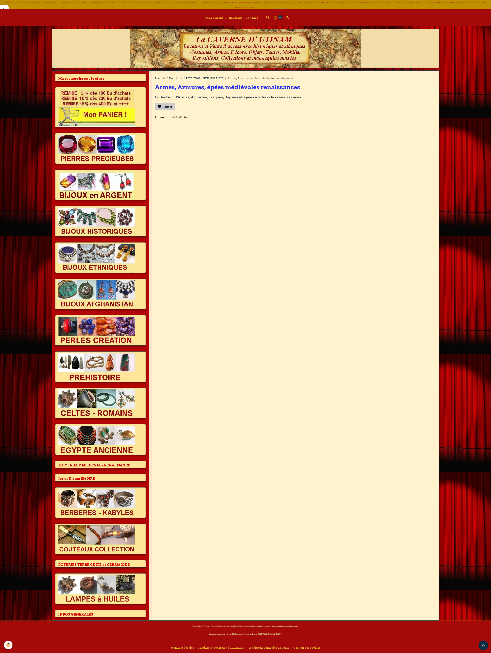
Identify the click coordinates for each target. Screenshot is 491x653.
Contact (252, 18)
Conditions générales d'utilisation (221, 647)
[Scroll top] (483, 645)
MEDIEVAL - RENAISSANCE (204, 78)
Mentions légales (182, 647)
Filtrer (167, 106)
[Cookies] (8, 645)
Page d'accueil (215, 18)
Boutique (235, 18)
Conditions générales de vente (268, 647)
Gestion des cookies (306, 647)
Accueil (160, 78)
